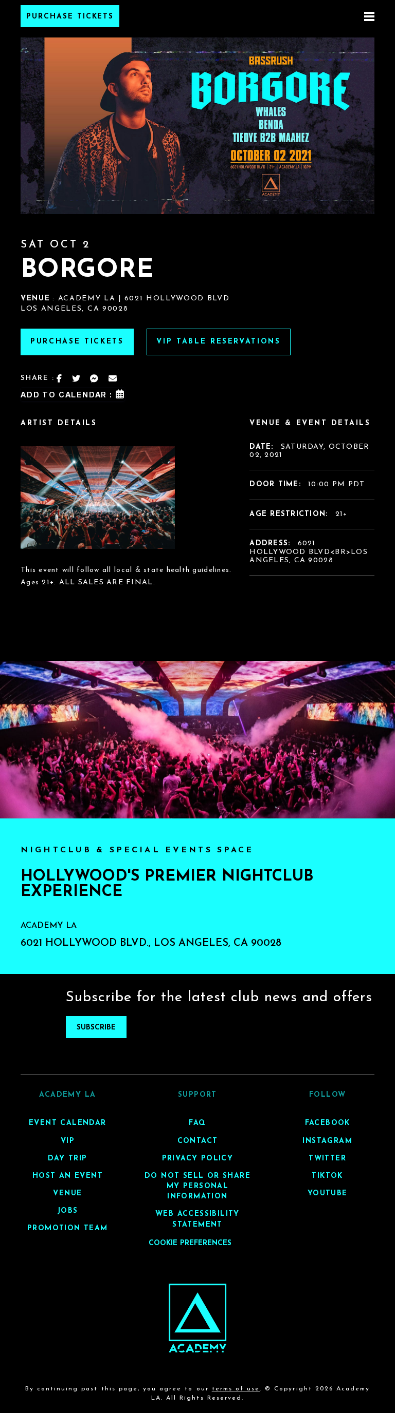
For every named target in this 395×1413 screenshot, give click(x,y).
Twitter (327, 1158)
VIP (68, 1141)
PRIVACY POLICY (198, 1158)
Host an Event (67, 1176)
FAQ (197, 1123)
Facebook (327, 1123)
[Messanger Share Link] (94, 378)
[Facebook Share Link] (60, 378)
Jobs (67, 1211)
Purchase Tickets (70, 17)
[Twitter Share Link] (76, 378)
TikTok (327, 1176)
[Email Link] (113, 378)
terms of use (236, 1389)
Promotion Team (67, 1228)
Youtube (328, 1193)
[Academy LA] (198, 1318)
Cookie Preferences (190, 1243)
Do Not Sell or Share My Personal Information (197, 1186)
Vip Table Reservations (218, 342)
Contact (197, 1141)
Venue (67, 1193)
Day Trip (67, 1158)
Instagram (327, 1141)
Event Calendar (67, 1123)
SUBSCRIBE (96, 1028)
